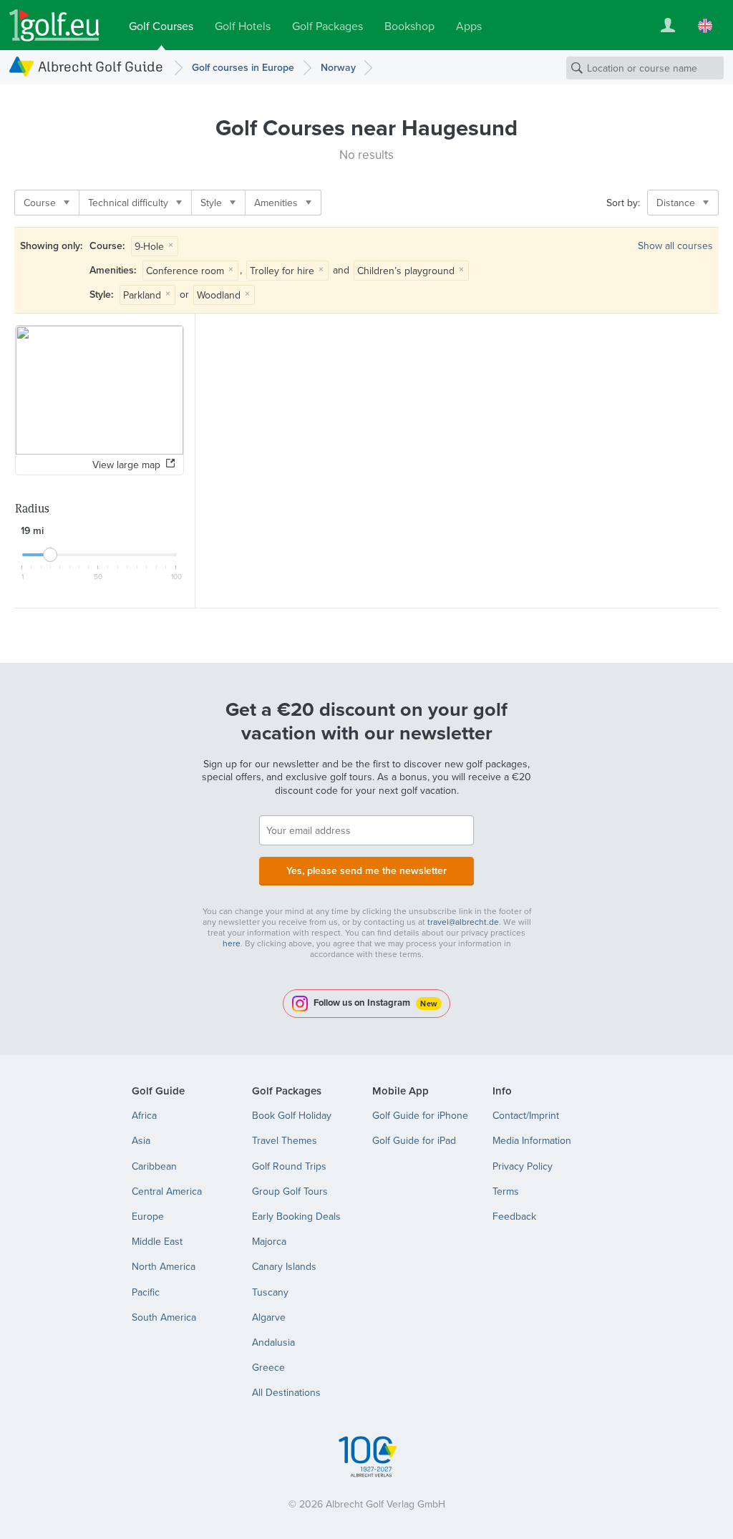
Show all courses (675, 245)
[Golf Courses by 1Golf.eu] (54, 25)
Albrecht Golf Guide (100, 66)
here (232, 943)
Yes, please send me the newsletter (366, 870)
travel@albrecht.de (463, 922)
